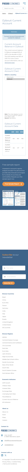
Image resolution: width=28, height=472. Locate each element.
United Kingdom (7, 322)
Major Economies (7, 356)
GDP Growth (6, 383)
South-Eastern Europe (9, 370)
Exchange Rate (7, 391)
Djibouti (10, 13)
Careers (4, 420)
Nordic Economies (8, 362)
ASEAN (4, 337)
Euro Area (5, 302)
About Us (5, 412)
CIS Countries (6, 345)
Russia (4, 319)
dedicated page (10, 62)
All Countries (6, 327)
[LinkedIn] (2, 455)
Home (4, 13)
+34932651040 (8, 445)
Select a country (10, 75)
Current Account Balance (10, 399)
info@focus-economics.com (13, 440)
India (3, 311)
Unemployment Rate (9, 394)
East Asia (5, 348)
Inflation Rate (6, 385)
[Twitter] (5, 455)
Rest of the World (7, 365)
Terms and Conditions (10, 464)
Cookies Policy (16, 462)
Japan (4, 316)
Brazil (4, 297)
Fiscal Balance (6, 396)
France (4, 305)
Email (4, 273)
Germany (5, 308)
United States (6, 325)
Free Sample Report (12, 184)
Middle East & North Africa (10, 359)
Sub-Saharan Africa (8, 373)
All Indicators (6, 402)
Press (4, 417)
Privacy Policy (6, 462)
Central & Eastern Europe (10, 340)
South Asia (5, 367)
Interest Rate (6, 388)
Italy (3, 313)
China (4, 300)
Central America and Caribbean (12, 343)
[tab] (14, 32)
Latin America (6, 354)
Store (4, 414)
